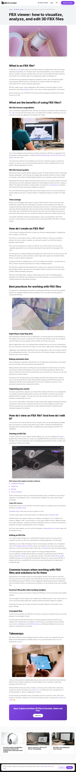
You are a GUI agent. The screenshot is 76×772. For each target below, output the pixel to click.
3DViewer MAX (54, 515)
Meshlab (13, 489)
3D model (21, 69)
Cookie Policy (44, 766)
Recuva (16, 624)
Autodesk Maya (40, 155)
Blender (47, 155)
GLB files (26, 89)
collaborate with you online (51, 528)
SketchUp (46, 548)
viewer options (59, 556)
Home (10, 9)
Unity (59, 155)
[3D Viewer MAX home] (9, 2)
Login (51, 2)
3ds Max (30, 546)
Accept (69, 767)
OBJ (13, 113)
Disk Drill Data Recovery (34, 624)
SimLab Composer (16, 492)
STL (10, 113)
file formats (21, 556)
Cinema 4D (54, 155)
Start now (38, 715)
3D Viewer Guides (43, 2)
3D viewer (61, 436)
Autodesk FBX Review (17, 483)
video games (54, 185)
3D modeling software (20, 546)
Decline (62, 767)
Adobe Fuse (14, 486)
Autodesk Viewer (21, 508)
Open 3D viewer (67, 3)
